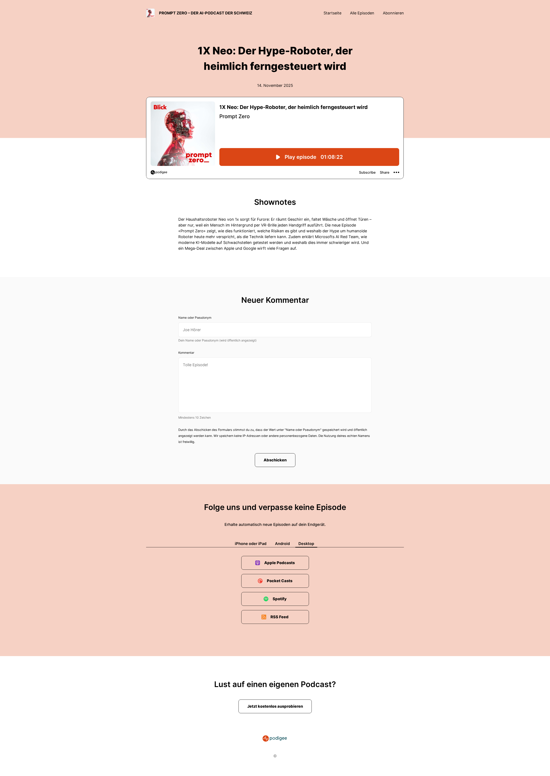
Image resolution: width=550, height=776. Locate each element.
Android (282, 543)
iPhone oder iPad (250, 543)
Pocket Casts (279, 581)
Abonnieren (393, 13)
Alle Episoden (362, 13)
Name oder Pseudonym (194, 317)
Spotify (280, 599)
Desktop (306, 543)
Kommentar (186, 352)
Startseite (332, 13)
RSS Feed (279, 617)
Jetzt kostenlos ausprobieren (275, 706)
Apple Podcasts (279, 562)
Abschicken (275, 460)
